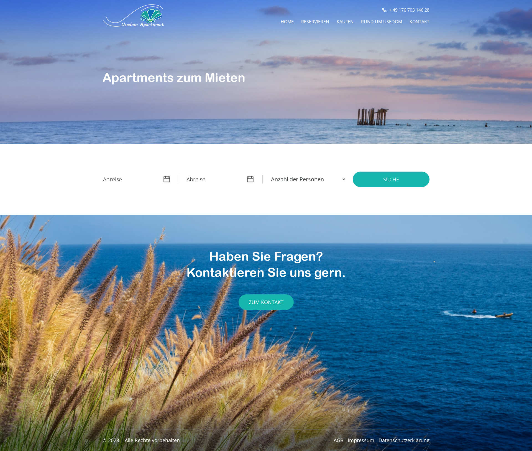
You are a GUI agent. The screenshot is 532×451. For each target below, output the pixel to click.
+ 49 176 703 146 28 (409, 10)
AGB (339, 440)
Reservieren (315, 22)
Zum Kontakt (266, 302)
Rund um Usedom (381, 22)
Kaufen (345, 22)
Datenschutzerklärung (403, 440)
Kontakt (419, 22)
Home (287, 22)
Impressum (361, 440)
